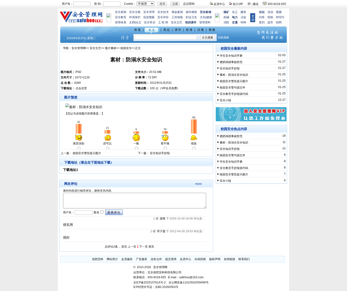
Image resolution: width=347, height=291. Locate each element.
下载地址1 (70, 170)
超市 (270, 22)
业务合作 (156, 259)
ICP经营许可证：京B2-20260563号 (155, 287)
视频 (279, 12)
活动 (270, 12)
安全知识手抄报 (160, 153)
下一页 (143, 246)
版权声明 (214, 259)
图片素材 (110, 48)
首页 (124, 246)
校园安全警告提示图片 (87, 153)
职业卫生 (191, 17)
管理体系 (120, 22)
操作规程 (191, 12)
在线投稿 (200, 259)
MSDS (280, 17)
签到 (262, 22)
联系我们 (244, 259)
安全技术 (163, 12)
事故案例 (177, 12)
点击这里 (81, 88)
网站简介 (112, 259)
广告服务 (141, 259)
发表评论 (114, 212)
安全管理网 (79, 48)
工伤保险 (177, 17)
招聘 (279, 22)
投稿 (270, 17)
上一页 (132, 246)
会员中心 (219, 4)
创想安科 (97, 259)
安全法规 (134, 12)
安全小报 (225, 100)
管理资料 (205, 22)
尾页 (151, 246)
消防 (226, 22)
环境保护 (134, 17)
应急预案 (149, 17)
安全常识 (149, 22)
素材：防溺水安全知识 (234, 74)
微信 (255, 4)
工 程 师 (163, 22)
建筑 (243, 12)
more (198, 184)
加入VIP (238, 4)
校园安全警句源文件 (232, 87)
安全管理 (149, 12)
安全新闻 (120, 12)
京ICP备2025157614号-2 (149, 282)
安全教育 (120, 17)
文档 (132, 22)
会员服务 (127, 259)
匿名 (96, 212)
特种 (243, 22)
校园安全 (126, 48)
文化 (203, 17)
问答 (262, 17)
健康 (209, 17)
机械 (226, 17)
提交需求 (171, 259)
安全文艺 (176, 22)
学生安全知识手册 (231, 55)
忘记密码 (189, 3)
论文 (138, 22)
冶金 (243, 17)
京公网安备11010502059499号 (189, 282)
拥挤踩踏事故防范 (231, 62)
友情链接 (229, 259)
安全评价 (163, 17)
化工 (235, 12)
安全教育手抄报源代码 (234, 94)
